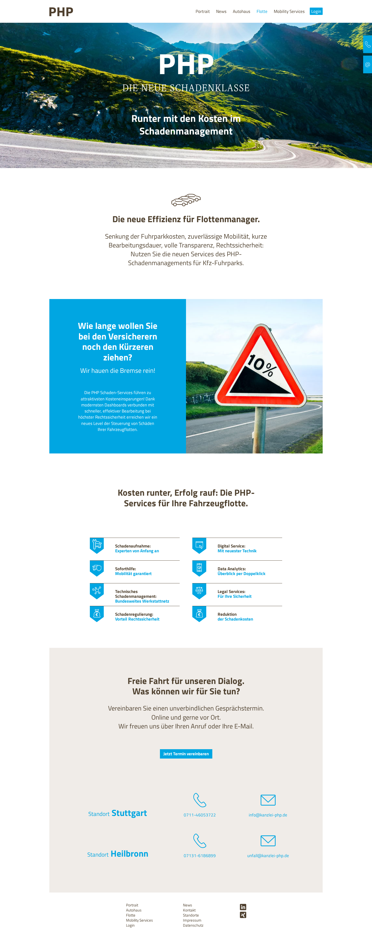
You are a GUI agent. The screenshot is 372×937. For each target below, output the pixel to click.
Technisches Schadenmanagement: (142, 596)
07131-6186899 (200, 855)
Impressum (192, 920)
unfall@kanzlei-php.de (268, 855)
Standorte (191, 915)
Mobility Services (289, 11)
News (221, 11)
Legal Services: (235, 594)
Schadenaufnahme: (137, 548)
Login (316, 11)
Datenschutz (193, 925)
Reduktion (235, 616)
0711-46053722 (200, 814)
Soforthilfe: (133, 571)
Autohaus (241, 11)
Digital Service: (237, 548)
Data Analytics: (241, 571)
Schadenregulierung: (137, 616)
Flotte (262, 11)
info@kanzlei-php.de (268, 814)
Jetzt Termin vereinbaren (186, 753)
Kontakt (189, 910)
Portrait (203, 11)
